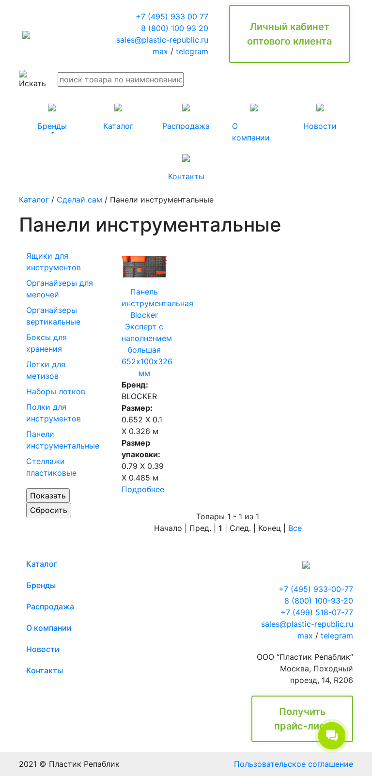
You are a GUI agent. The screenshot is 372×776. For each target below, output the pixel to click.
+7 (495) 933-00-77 (316, 589)
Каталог (34, 199)
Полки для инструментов (53, 412)
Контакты (44, 670)
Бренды (41, 585)
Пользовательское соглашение (293, 764)
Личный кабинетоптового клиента (289, 34)
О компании (49, 628)
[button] (52, 117)
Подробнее (143, 489)
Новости (43, 649)
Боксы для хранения (46, 343)
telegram (192, 51)
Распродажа (50, 606)
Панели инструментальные (62, 439)
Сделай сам (79, 199)
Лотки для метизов (45, 370)
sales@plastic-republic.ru (162, 40)
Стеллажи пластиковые (51, 467)
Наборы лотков (55, 391)
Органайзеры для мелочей (59, 288)
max (160, 51)
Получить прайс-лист (302, 719)
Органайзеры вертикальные (53, 315)
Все (295, 528)
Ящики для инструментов (53, 261)
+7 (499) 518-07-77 (316, 612)
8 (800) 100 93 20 (174, 28)
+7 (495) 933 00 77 (172, 16)
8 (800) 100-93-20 (318, 600)
